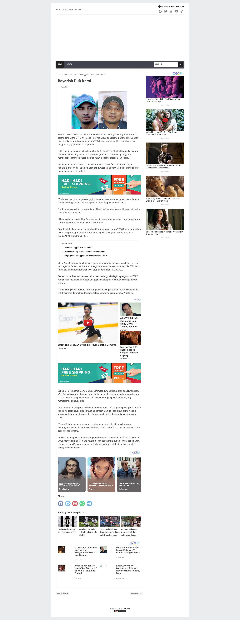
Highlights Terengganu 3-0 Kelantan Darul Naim (86, 256)
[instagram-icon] (171, 11)
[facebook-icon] (160, 11)
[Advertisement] (120, 35)
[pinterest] (75, 503)
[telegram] (89, 503)
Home (58, 10)
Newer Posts (62, 593)
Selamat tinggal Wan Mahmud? (78, 248)
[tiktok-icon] (182, 11)
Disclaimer (68, 10)
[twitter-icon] (165, 11)
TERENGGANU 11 (123, 609)
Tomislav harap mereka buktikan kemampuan (85, 252)
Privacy (78, 10)
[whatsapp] (82, 503)
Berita (69, 64)
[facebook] (60, 503)
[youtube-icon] (176, 11)
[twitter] (68, 503)
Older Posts (136, 593)
